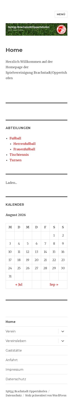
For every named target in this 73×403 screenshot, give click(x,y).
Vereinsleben (16, 341)
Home (11, 322)
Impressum (14, 369)
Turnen (15, 160)
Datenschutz (16, 379)
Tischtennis (19, 155)
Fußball (15, 138)
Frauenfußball (24, 149)
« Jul (18, 284)
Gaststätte (14, 350)
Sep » (54, 284)
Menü (61, 14)
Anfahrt (12, 360)
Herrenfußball (24, 144)
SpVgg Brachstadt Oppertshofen (26, 391)
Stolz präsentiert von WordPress (45, 395)
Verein (11, 331)
